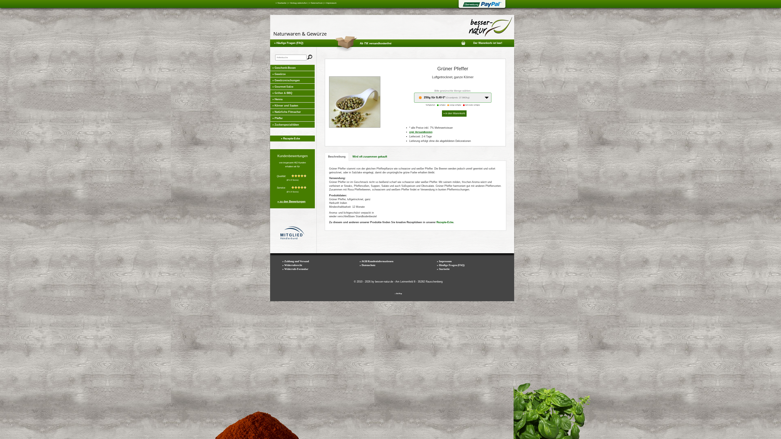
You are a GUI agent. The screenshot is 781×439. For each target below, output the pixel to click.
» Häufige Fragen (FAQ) (288, 43)
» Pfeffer (277, 118)
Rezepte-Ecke (444, 222)
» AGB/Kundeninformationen (376, 261)
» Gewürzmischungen (286, 80)
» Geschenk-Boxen (284, 67)
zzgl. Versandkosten (420, 132)
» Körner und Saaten (285, 105)
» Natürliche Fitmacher (286, 111)
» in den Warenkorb (454, 113)
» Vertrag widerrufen (297, 3)
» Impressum (330, 3)
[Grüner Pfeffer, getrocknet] (354, 101)
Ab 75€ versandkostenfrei (376, 43)
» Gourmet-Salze (282, 86)
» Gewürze (279, 74)
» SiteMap (398, 293)
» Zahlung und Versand (295, 261)
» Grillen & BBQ (282, 93)
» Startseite (281, 3)
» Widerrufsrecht (292, 265)
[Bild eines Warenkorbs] (463, 42)
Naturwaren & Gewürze (300, 33)
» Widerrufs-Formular (295, 269)
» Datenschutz (316, 3)
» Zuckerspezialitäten (285, 124)
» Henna (277, 99)
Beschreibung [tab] (337, 156)
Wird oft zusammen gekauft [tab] (369, 156)
